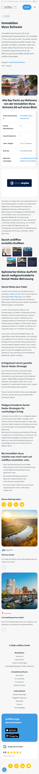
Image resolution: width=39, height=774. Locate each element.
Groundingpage (19, 708)
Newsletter (19, 701)
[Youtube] (28, 766)
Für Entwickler (20, 679)
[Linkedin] (22, 766)
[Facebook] (10, 766)
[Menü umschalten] (34, 7)
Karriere (19, 704)
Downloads (19, 675)
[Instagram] (16, 766)
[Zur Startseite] (11, 7)
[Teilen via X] (16, 504)
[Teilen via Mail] (4, 504)
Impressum (19, 656)
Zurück (7, 16)
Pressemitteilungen (19, 694)
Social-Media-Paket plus (13, 297)
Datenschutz (19, 660)
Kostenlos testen (19, 685)
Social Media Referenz (17, 62)
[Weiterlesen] (4, 567)
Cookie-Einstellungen (19, 663)
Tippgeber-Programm (19, 698)
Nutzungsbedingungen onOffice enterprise (19, 666)
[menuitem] (5, 1)
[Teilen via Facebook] (10, 504)
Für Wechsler (19, 682)
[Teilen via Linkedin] (22, 504)
